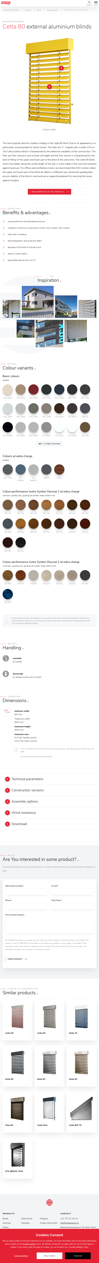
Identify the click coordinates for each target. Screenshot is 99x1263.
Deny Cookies (49, 1256)
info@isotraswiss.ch (69, 1223)
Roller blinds (27, 1218)
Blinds (5, 1218)
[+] (61, 68)
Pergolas (44, 1218)
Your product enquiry (14, 914)
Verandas (25, 1223)
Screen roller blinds (48, 1223)
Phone (8, 900)
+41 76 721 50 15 (69, 1218)
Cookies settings (29, 1244)
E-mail (55, 885)
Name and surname (14, 885)
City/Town (56, 900)
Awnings (7, 1223)
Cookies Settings (21, 1256)
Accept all (78, 1256)
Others (6, 1227)
